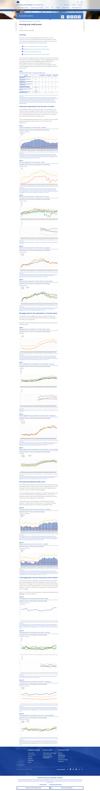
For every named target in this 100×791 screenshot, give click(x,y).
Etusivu (18, 10)
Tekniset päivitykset (47, 754)
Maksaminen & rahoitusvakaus (37, 7)
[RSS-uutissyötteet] (82, 769)
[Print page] (62, 16)
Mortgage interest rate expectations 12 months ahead (36, 49)
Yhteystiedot (30, 760)
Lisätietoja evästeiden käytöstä (55, 784)
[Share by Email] (79, 16)
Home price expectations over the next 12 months (35, 46)
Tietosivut (30, 756)
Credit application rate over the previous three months (36, 54)
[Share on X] (68, 16)
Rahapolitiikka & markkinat (23, 7)
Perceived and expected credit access (32, 51)
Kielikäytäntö (61, 761)
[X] (67, 769)
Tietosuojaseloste (43, 784)
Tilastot (47, 7)
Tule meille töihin (32, 754)
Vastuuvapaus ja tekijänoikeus (49, 753)
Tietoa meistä (67, 4)
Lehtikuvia (30, 758)
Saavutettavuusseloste (63, 759)
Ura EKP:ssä (80, 4)
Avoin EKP (74, 4)
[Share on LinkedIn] (75, 16)
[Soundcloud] (79, 769)
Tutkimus (58, 7)
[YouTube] (76, 769)
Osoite (29, 762)
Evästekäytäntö (61, 757)
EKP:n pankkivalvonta (76, 7)
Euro (52, 7)
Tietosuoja (60, 753)
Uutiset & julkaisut (65, 7)
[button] (79, 2)
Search (78, 2)
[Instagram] (73, 769)
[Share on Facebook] (71, 16)
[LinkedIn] (70, 769)
